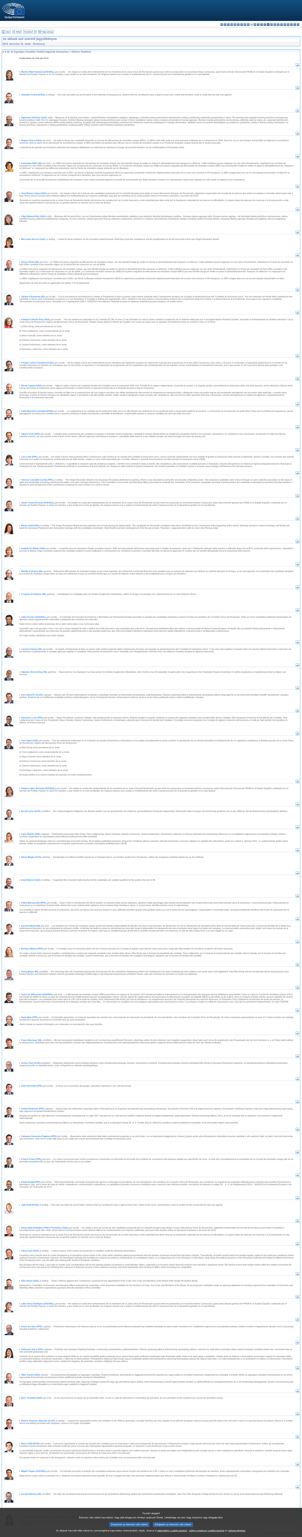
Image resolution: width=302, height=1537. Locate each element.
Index (7, 32)
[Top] (297, 66)
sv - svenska (298, 24)
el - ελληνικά (241, 24)
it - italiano (258, 24)
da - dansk (231, 24)
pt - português (281, 24)
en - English (245, 24)
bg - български (221, 24)
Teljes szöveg (47, 32)
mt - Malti (271, 24)
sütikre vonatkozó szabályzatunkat (206, 1530)
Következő (28, 32)
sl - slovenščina (291, 24)
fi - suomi (294, 24)
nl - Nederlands (275, 24)
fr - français (248, 24)
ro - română (284, 24)
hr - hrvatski (255, 24)
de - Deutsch (235, 24)
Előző (18, 32)
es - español (225, 24)
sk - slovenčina (288, 24)
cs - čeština (228, 24)
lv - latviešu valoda (261, 24)
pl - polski (278, 24)
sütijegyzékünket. (237, 1530)
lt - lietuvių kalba (265, 24)
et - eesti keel (238, 24)
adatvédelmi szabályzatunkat (172, 1530)
